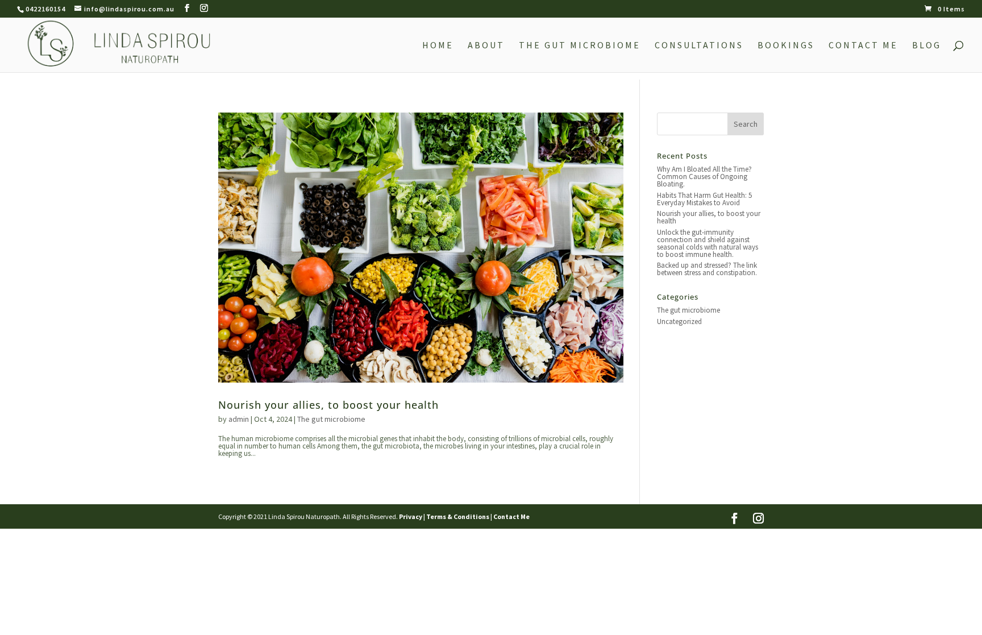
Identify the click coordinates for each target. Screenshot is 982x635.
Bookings (786, 46)
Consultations (699, 46)
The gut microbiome (331, 419)
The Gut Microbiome (579, 46)
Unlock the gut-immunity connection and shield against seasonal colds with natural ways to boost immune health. (707, 243)
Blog (926, 46)
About (486, 46)
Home (437, 46)
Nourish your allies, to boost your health (328, 405)
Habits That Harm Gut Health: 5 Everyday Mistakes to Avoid (704, 198)
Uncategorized (679, 321)
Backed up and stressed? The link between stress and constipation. (707, 268)
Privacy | (412, 516)
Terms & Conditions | (459, 516)
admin (238, 419)
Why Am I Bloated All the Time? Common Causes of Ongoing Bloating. (704, 176)
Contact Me (863, 46)
